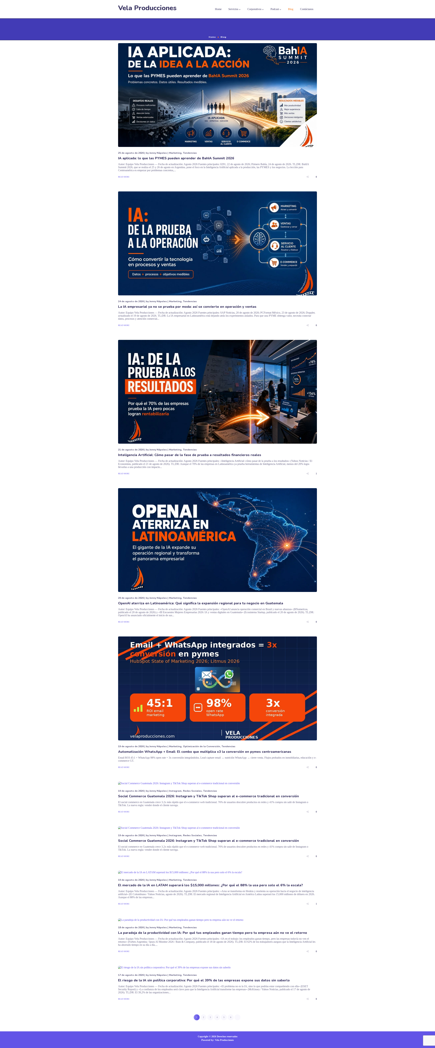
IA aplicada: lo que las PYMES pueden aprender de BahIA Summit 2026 (176, 158)
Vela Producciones (147, 8)
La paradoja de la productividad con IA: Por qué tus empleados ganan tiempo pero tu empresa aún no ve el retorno (212, 932)
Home (212, 36)
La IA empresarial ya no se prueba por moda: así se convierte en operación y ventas (187, 306)
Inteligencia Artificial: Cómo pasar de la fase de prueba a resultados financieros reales (189, 455)
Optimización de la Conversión (201, 746)
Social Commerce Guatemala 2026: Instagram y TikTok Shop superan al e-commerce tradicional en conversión (208, 796)
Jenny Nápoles (158, 153)
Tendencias (190, 153)
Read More (123, 177)
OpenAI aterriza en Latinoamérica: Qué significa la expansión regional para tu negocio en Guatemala (200, 603)
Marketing (175, 153)
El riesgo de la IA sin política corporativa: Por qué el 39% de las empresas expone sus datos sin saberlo (204, 980)
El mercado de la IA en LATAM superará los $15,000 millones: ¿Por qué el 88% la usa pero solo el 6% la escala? (210, 885)
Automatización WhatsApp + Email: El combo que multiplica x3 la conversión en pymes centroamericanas (204, 751)
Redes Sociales (192, 791)
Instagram (175, 791)
